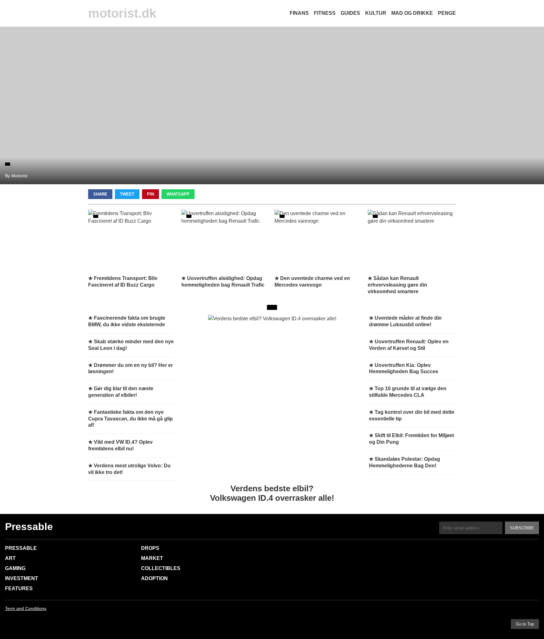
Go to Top (525, 624)
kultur (375, 13)
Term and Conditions (25, 608)
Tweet (127, 194)
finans (299, 13)
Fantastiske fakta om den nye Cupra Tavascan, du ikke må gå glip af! (130, 418)
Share (100, 194)
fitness (325, 13)
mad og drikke (412, 13)
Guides (350, 13)
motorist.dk (122, 13)
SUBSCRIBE (522, 528)
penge (447, 13)
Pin (150, 194)
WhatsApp (178, 194)
